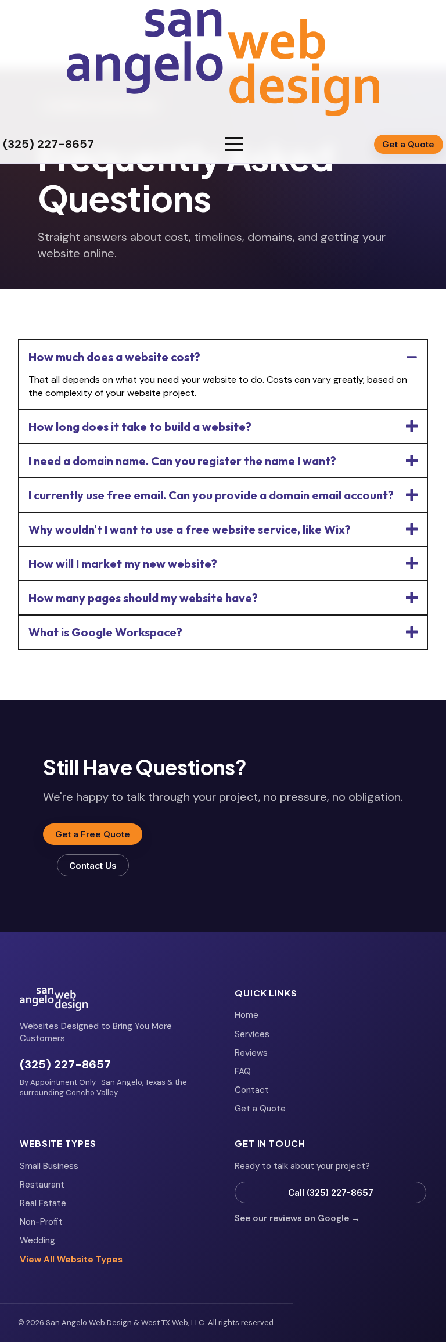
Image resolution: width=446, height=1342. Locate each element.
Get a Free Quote (92, 834)
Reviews (251, 1053)
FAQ (243, 1071)
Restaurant (42, 1184)
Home (246, 1015)
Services (252, 1034)
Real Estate (43, 1203)
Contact (252, 1090)
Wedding (37, 1240)
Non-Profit (41, 1222)
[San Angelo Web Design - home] (223, 62)
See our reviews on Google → (297, 1218)
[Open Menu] (234, 144)
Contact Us (93, 865)
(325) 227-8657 (65, 1064)
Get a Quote (408, 144)
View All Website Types (71, 1259)
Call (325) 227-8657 (330, 1192)
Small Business (49, 1166)
